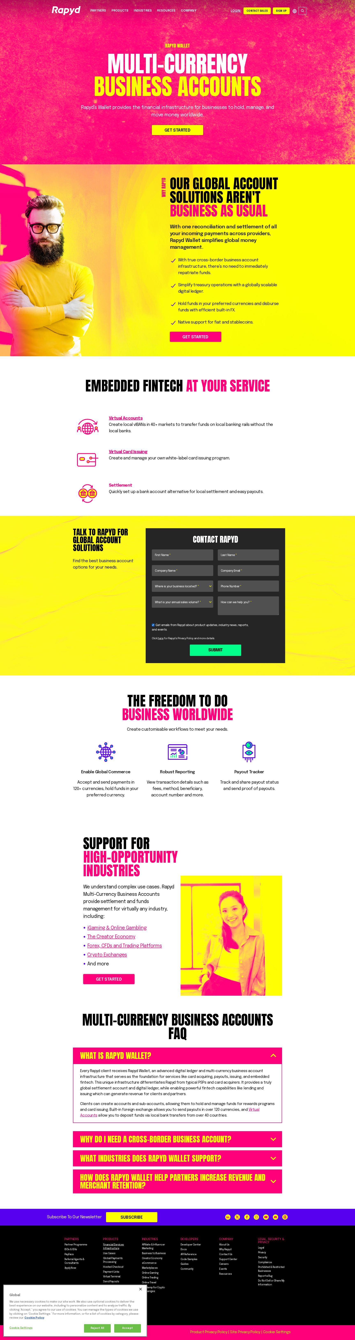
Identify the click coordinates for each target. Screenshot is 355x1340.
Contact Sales (257, 11)
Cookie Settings (20, 1328)
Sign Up (281, 11)
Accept (127, 1328)
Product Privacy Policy (208, 1332)
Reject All (97, 1328)
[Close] (140, 1289)
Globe (295, 11)
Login (235, 11)
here (161, 638)
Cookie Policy (34, 1318)
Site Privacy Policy (245, 1332)
